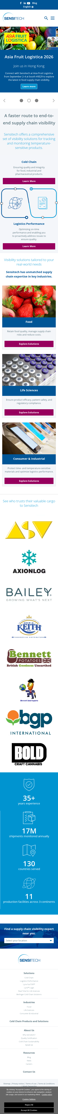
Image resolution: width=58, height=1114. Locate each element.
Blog (29, 1057)
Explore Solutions (29, 343)
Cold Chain (29, 977)
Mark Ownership (30, 1086)
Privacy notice (18, 1083)
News (29, 1060)
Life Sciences (29, 1010)
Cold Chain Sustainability (29, 1041)
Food (29, 1007)
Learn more (29, 86)
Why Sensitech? (29, 1035)
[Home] (13, 18)
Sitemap (6, 1083)
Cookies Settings (29, 1099)
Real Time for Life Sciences (29, 991)
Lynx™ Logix (29, 987)
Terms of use (31, 1083)
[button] (4, 100)
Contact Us (29, 1071)
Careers (29, 1064)
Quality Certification (29, 1038)
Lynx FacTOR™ (29, 984)
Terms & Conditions (46, 1083)
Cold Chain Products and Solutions (29, 1021)
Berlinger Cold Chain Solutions (29, 994)
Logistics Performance (29, 981)
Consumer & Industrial (29, 1013)
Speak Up (29, 1045)
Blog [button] (34, 3)
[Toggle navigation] (52, 18)
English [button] (28, 6)
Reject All (29, 1105)
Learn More (29, 181)
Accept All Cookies (29, 1110)
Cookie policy (47, 1095)
